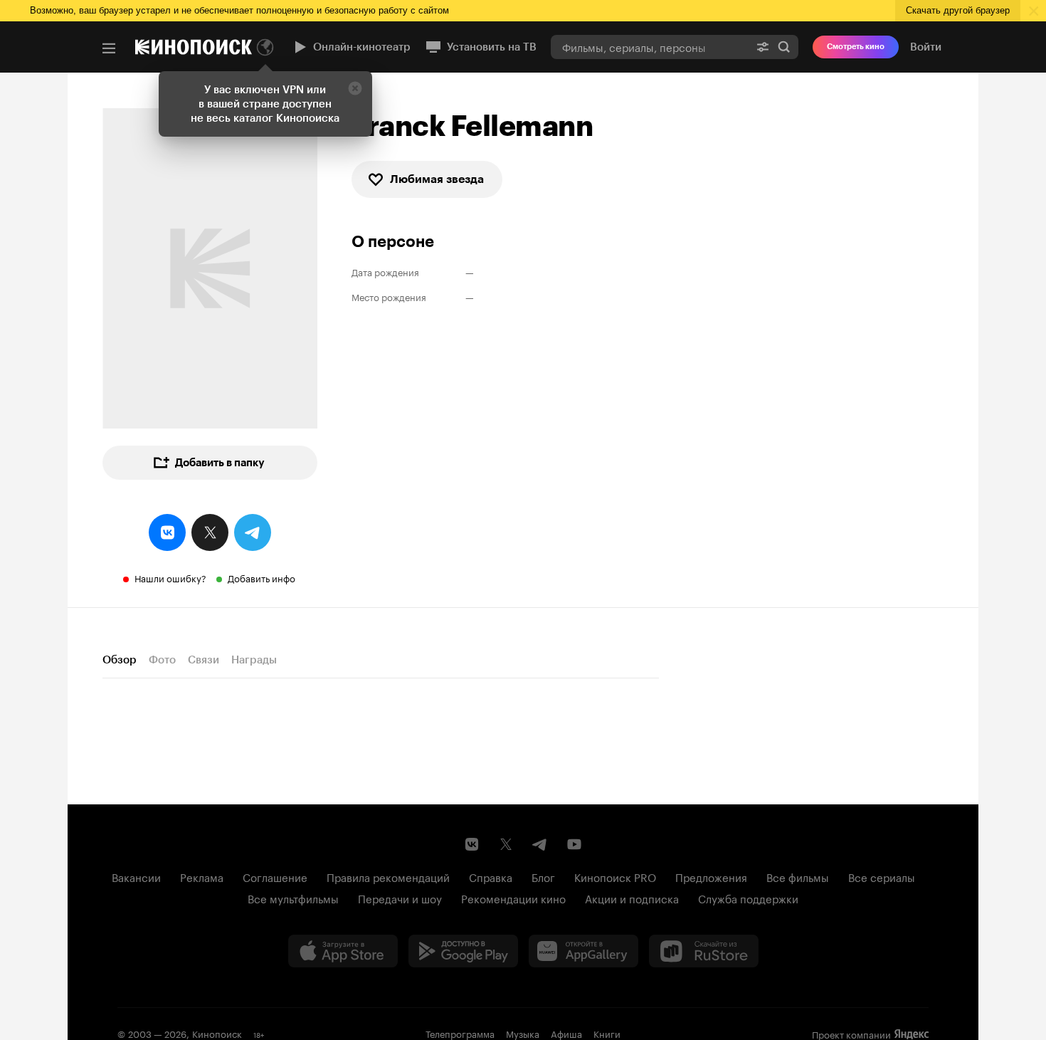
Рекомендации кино (513, 897)
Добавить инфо (261, 577)
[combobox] (650, 46)
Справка (490, 876)
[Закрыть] (355, 88)
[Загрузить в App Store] (343, 951)
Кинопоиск (217, 1033)
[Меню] (108, 48)
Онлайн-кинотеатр (362, 47)
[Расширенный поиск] (762, 46)
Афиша (566, 1033)
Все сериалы (881, 876)
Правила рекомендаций (388, 876)
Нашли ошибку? (170, 577)
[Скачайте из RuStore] (704, 951)
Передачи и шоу (400, 897)
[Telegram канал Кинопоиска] (540, 844)
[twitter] (209, 532)
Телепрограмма (460, 1033)
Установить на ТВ (492, 47)
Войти (925, 47)
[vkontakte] (167, 532)
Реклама (201, 876)
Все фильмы (797, 876)
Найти (784, 46)
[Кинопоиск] (193, 47)
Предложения (711, 876)
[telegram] (252, 532)
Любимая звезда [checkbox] (437, 179)
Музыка (522, 1033)
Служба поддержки (748, 897)
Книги (606, 1033)
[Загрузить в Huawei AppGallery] (583, 951)
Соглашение (275, 876)
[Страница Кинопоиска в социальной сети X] (505, 844)
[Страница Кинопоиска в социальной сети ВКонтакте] (471, 844)
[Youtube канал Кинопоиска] (574, 844)
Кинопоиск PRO (615, 876)
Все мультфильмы (293, 897)
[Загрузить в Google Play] (463, 951)
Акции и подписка (632, 897)
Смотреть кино (855, 46)
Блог (543, 876)
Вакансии (136, 876)
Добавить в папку (220, 462)
